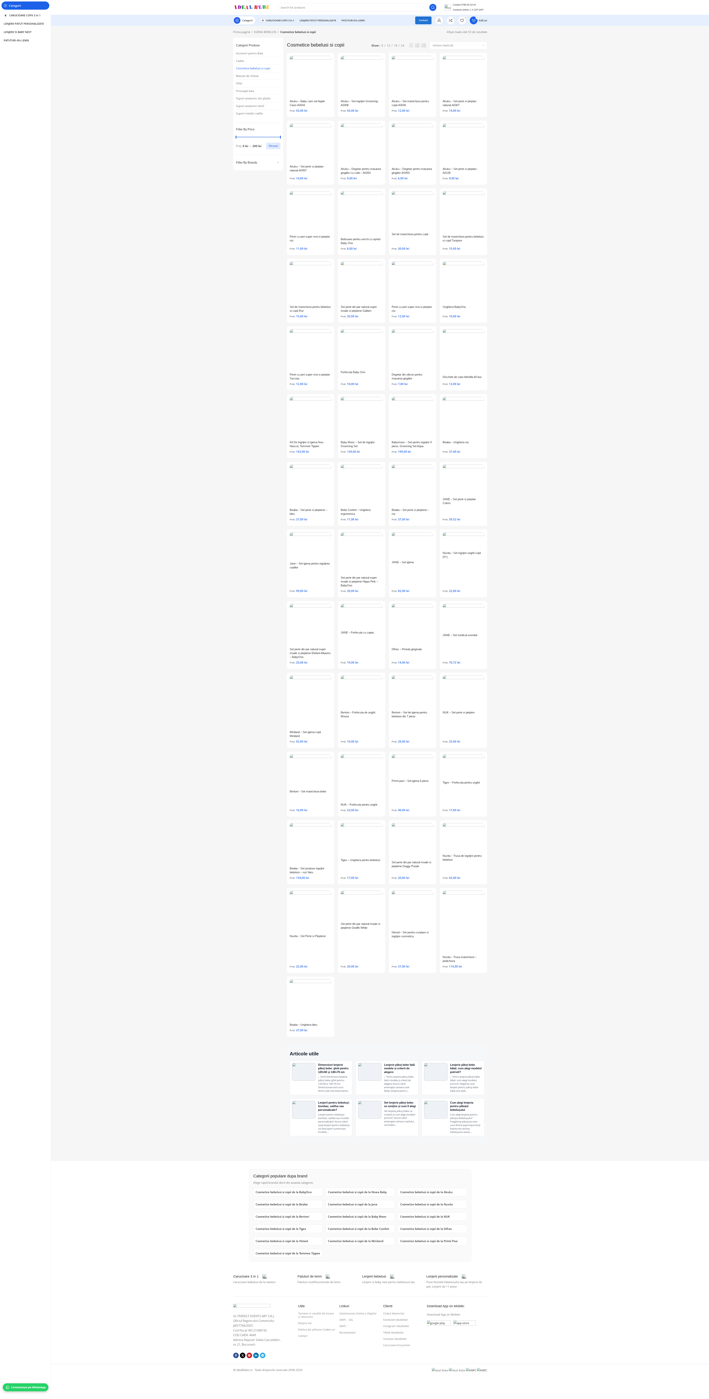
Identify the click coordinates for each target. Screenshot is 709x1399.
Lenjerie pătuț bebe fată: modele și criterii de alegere (399, 1068)
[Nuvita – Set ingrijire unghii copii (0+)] (463, 540)
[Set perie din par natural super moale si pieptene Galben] (361, 282)
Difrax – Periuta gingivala (407, 649)
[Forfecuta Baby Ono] (361, 348)
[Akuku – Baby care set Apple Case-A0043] (310, 77)
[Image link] (251, 1307)
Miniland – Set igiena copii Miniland (305, 734)
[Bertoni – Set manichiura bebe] (310, 771)
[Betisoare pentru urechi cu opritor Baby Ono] (361, 213)
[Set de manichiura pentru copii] (412, 211)
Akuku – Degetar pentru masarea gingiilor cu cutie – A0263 (361, 170)
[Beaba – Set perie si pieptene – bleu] (310, 485)
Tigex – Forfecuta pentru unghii (461, 782)
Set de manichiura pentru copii (410, 234)
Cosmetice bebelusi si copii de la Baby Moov (357, 1216)
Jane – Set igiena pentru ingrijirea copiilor (310, 565)
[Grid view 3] (417, 45)
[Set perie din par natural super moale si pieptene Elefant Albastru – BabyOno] (310, 625)
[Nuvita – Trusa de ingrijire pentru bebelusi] (463, 837)
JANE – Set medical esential (460, 635)
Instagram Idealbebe (396, 1326)
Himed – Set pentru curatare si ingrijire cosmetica (410, 934)
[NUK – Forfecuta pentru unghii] (361, 777)
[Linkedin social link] (256, 1355)
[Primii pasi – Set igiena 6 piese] (412, 765)
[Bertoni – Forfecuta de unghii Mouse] (361, 692)
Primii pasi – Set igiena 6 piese (410, 780)
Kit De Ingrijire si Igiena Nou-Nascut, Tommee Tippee (307, 444)
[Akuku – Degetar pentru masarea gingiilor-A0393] (412, 144)
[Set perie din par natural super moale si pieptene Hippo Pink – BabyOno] (361, 553)
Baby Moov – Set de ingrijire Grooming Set (358, 444)
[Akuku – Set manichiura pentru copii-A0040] (412, 77)
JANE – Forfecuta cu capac (357, 632)
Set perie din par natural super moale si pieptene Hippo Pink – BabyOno (359, 581)
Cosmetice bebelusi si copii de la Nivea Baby (357, 1192)
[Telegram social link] (262, 1355)
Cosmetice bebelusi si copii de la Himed (282, 1241)
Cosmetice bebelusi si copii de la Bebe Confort (358, 1229)
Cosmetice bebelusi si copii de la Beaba (282, 1204)
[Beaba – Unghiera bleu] (310, 1000)
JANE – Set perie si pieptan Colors (459, 501)
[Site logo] (251, 7)
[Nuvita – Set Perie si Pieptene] (310, 911)
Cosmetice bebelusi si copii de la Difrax (426, 1229)
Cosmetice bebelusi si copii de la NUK (425, 1216)
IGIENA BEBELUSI (265, 32)
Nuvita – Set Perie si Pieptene (308, 936)
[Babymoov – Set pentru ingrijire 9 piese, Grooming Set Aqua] (412, 418)
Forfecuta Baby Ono (353, 372)
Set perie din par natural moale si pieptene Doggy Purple (411, 864)
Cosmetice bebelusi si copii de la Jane (352, 1204)
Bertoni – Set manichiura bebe (308, 791)
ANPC (342, 1326)
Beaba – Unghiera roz (456, 442)
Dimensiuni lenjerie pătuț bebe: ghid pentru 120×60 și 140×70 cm (333, 1068)
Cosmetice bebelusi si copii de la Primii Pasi (428, 1241)
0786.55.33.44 (468, 5)
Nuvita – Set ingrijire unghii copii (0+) (462, 554)
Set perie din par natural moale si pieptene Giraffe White (360, 925)
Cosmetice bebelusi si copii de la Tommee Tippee (288, 1253)
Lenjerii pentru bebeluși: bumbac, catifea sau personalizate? (334, 1106)
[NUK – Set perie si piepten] (463, 692)
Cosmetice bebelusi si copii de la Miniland (355, 1241)
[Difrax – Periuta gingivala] (412, 625)
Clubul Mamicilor (393, 1313)
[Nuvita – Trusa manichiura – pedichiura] (463, 922)
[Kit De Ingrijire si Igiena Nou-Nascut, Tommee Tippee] (310, 418)
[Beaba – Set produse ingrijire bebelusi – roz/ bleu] (310, 844)
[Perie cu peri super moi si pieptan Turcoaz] (310, 350)
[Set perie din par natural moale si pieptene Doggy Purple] (412, 841)
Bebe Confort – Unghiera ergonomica (356, 511)
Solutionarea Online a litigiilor (358, 1313)
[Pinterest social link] (249, 1355)
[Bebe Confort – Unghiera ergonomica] (361, 485)
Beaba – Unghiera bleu (303, 1024)
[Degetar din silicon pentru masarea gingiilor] (412, 350)
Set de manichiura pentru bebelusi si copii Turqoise (463, 238)
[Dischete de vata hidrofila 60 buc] (463, 351)
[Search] (432, 7)
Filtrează (273, 145)
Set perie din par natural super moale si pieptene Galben (359, 308)
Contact (423, 20)
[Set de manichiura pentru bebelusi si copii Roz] (310, 282)
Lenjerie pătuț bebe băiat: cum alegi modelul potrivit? (466, 1068)
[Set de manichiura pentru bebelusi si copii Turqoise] (463, 212)
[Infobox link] (250, 1276)
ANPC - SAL (346, 1319)
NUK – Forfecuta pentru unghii (359, 804)
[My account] (439, 20)
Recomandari (347, 1332)
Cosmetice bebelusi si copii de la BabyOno (284, 1192)
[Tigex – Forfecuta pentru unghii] (463, 766)
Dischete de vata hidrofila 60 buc (462, 376)
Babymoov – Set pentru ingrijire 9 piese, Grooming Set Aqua (412, 444)
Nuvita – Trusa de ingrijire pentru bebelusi (462, 857)
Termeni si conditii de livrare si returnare (316, 1315)
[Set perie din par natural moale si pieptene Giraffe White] (361, 905)
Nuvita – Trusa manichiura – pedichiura (460, 958)
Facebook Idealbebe (395, 1319)
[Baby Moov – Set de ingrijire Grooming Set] (361, 418)
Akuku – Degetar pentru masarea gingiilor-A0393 (412, 170)
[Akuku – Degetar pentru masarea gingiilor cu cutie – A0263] (361, 144)
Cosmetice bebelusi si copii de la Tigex (281, 1229)
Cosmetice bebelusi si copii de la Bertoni (282, 1216)
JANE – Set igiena (403, 562)
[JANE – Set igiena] (412, 545)
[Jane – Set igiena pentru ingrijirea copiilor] (310, 546)
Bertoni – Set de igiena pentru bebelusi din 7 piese (409, 714)
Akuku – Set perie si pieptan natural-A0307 (459, 103)
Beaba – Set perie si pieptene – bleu (308, 511)
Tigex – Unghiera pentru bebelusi (360, 860)
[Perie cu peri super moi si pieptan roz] (310, 212)
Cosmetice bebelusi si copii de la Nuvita (426, 1204)
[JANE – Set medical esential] (463, 617)
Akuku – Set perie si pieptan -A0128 (460, 170)
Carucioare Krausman (396, 1345)
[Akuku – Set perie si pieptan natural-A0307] (463, 77)
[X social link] (242, 1355)
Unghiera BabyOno (454, 306)
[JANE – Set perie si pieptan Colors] (463, 480)
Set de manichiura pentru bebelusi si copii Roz (310, 308)
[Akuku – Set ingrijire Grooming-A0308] (361, 77)
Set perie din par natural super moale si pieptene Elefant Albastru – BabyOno (310, 653)
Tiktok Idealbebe (393, 1332)
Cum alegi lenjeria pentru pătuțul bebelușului (461, 1106)
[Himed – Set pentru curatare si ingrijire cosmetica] (412, 910)
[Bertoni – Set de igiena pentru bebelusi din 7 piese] (412, 692)
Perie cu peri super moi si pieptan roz (310, 238)
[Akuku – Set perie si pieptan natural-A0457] (310, 143)
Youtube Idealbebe (395, 1339)
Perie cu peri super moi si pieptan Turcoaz (310, 376)
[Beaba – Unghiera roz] (463, 418)
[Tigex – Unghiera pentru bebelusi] (361, 839)
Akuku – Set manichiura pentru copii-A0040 (410, 103)
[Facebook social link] (236, 1355)
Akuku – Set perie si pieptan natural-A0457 (306, 168)
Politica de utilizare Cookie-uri (316, 1329)
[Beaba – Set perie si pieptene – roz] (412, 485)
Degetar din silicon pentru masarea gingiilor (407, 376)
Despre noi (305, 1323)
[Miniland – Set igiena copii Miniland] (310, 702)
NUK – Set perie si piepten (459, 712)
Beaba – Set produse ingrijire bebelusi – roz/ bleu (307, 870)
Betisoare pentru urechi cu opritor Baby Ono (361, 241)
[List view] (411, 45)
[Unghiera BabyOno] (463, 282)
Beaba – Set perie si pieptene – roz (410, 511)
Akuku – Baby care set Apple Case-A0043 (307, 103)
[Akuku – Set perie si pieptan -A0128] (463, 144)
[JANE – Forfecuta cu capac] (361, 616)
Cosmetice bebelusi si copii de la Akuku (426, 1192)
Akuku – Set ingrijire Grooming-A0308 (360, 103)
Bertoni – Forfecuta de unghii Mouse (358, 714)
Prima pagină (241, 32)
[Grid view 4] (424, 45)
